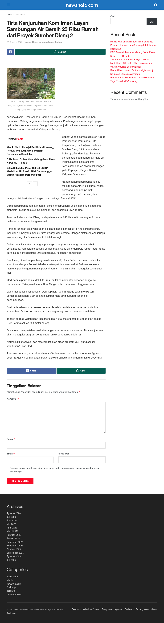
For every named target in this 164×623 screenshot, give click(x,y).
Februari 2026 (14, 534)
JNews (17, 609)
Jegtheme (11, 612)
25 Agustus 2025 (14, 42)
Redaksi (128, 609)
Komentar (13, 398)
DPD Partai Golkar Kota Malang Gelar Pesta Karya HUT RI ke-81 (31, 160)
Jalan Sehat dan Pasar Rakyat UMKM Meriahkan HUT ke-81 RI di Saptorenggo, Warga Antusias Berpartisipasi (29, 171)
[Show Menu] (8, 5)
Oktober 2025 (14, 549)
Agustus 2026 (14, 513)
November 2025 (15, 545)
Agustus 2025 (14, 556)
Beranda (75, 609)
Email (11, 453)
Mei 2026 (11, 524)
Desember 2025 (15, 542)
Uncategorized (14, 594)
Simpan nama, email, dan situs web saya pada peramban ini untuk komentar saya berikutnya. (54, 469)
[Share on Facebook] (10, 52)
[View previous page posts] (29, 184)
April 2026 (12, 527)
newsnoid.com (82, 5)
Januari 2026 (13, 538)
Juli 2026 (11, 516)
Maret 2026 (12, 531)
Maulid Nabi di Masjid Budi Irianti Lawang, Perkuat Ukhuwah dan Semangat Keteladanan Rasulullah (30, 150)
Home (9, 14)
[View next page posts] (35, 184)
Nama (11, 439)
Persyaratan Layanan (112, 609)
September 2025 (15, 552)
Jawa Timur (20, 14)
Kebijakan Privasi (91, 609)
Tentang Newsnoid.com (146, 609)
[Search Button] (155, 5)
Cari (112, 16)
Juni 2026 (12, 520)
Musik (10, 580)
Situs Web (64, 453)
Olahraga (11, 587)
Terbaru (58, 42)
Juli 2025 (11, 559)
